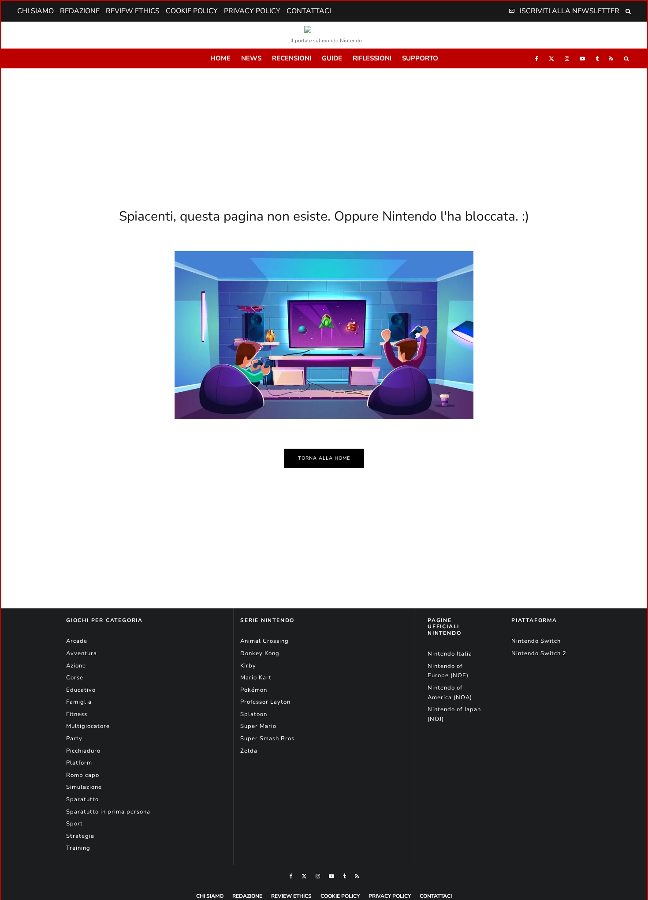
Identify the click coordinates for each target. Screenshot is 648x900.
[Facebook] (537, 58)
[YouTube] (582, 58)
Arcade (76, 641)
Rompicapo (82, 775)
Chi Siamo (35, 11)
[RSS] (611, 58)
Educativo (81, 690)
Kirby (248, 666)
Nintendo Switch (536, 641)
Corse (74, 678)
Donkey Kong (259, 653)
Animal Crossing (264, 641)
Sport (74, 824)
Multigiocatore (88, 726)
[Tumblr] (597, 58)
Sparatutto (82, 799)
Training (78, 848)
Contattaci (309, 11)
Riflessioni (372, 58)
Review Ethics (133, 11)
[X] (551, 58)
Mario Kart (256, 678)
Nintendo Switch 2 (538, 653)
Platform (79, 763)
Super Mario (258, 726)
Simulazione (84, 787)
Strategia (80, 836)
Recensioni (291, 58)
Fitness (76, 714)
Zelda (248, 751)
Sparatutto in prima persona (108, 812)
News (251, 58)
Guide (332, 58)
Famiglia (79, 702)
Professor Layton (265, 702)
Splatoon (253, 714)
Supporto (420, 58)
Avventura (81, 653)
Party (74, 738)
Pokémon (253, 690)
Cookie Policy (192, 11)
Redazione (80, 11)
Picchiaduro (83, 751)
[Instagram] (566, 58)
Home (220, 58)
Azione (76, 666)
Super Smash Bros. (268, 738)
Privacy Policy (252, 11)
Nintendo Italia (450, 654)
